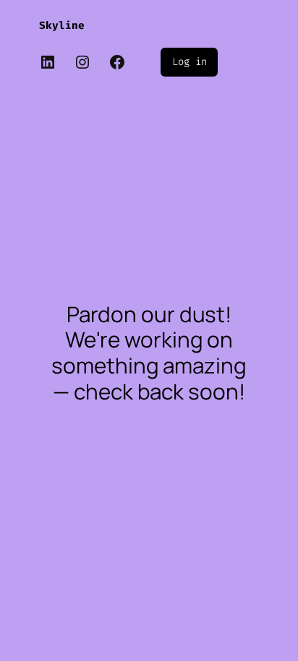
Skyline (62, 26)
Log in (189, 62)
